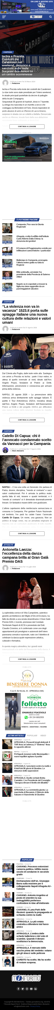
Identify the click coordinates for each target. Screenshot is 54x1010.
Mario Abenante (18, 451)
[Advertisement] (27, 189)
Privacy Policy (35, 1006)
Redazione (16, 83)
